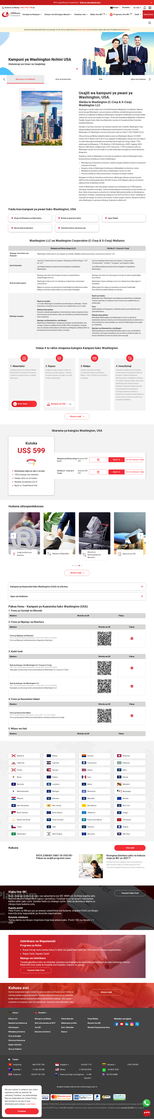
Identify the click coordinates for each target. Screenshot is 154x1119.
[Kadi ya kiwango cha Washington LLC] (131, 686)
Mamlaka (41, 35)
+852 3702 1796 (26, 8)
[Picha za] (116, 1024)
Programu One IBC (122, 14)
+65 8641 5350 (113, 1069)
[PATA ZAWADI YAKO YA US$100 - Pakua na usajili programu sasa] (20, 866)
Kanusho (79, 30)
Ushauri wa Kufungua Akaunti (57, 14)
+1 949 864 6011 (75, 1076)
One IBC (38, 1027)
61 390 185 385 (29, 1069)
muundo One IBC (127, 1108)
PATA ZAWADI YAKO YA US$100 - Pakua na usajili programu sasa (54, 857)
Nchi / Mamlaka (67, 1027)
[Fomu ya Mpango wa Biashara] (131, 638)
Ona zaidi (130, 848)
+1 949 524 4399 (75, 1069)
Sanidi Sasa (148, 14)
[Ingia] (149, 7)
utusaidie (88, 30)
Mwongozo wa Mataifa (25, 79)
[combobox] (137, 7)
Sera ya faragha (14, 1036)
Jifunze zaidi (76, 416)
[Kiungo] (126, 1024)
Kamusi (64, 1032)
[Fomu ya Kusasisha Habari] (131, 715)
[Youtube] (121, 1024)
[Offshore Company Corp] (12, 14)
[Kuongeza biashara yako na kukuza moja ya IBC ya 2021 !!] (91, 866)
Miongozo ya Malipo (43, 1019)
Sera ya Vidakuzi (15, 1049)
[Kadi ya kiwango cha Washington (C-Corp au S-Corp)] (131, 668)
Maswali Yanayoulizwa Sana (99, 1027)
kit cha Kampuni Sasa (134, 459)
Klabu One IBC (97, 14)
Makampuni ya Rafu (69, 1023)
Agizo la (116, 459)
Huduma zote (80, 14)
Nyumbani (12, 35)
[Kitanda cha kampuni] (98, 459)
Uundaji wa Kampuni (31, 14)
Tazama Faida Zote (130, 893)
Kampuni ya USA (59, 404)
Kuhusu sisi (13, 1019)
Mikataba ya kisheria (16, 1032)
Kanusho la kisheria (42, 1032)
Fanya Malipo (93, 1019)
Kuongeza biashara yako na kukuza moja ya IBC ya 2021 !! (125, 857)
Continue (22, 1111)
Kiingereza (125, 30)
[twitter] (137, 1024)
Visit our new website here (90, 2)
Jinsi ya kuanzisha (63, 79)
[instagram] (132, 1024)
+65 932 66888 (112, 1074)
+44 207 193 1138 (29, 1074)
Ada (100, 79)
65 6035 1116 (75, 1065)
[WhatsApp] (146, 1103)
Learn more (30, 1104)
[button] (72, 565)
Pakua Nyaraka (67, 1019)
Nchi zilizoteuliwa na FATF (45, 1023)
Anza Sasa (22, 404)
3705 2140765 (122, 1065)
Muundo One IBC (94, 1023)
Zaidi (137, 14)
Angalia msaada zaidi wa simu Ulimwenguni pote (76, 1087)
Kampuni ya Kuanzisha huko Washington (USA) (66, 35)
